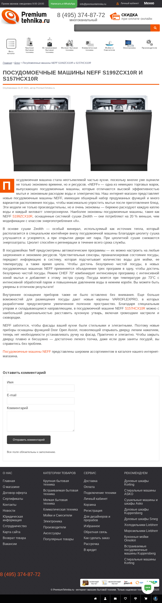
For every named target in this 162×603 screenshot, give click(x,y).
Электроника (129, 48)
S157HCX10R (135, 308)
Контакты (9, 504)
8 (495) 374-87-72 (81, 15)
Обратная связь (95, 532)
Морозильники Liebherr (141, 531)
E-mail (12, 395)
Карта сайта (11, 532)
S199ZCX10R (22, 216)
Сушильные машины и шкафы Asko (141, 501)
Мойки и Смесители (109, 49)
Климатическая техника (89, 49)
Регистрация (93, 510)
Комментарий (17, 408)
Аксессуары (52, 533)
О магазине (11, 487)
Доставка (90, 481)
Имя (12, 382)
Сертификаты (13, 498)
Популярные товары (58, 539)
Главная (9, 481)
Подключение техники (100, 492)
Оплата (89, 487)
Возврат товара (14, 538)
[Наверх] (155, 598)
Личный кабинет (130, 3)
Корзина (90, 504)
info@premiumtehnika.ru (93, 4)
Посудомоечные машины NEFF (27, 351)
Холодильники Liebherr (141, 525)
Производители (149, 48)
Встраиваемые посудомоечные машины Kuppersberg (140, 550)
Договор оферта (15, 492)
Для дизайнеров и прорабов (97, 518)
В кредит (90, 550)
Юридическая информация (13, 518)
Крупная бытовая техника (29, 50)
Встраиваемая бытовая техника (49, 50)
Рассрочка (91, 544)
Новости (9, 510)
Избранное (92, 526)
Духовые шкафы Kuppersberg (136, 511)
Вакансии (10, 544)
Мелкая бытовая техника (69, 49)
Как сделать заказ (96, 538)
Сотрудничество (15, 526)
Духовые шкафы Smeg (141, 519)
